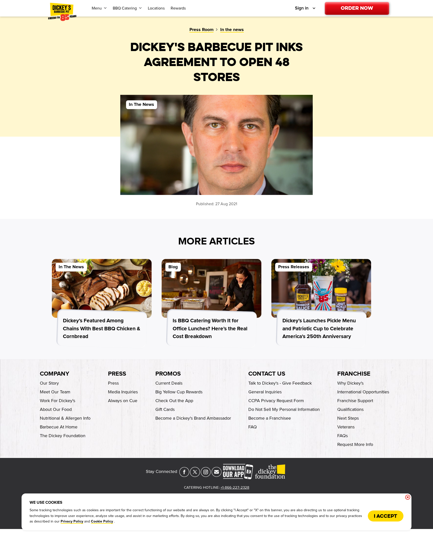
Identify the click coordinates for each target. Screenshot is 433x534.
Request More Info (355, 444)
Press (117, 374)
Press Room (201, 30)
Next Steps (348, 418)
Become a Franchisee (269, 418)
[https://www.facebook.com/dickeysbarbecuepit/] (184, 475)
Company (54, 374)
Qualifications (350, 409)
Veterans (346, 427)
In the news (232, 30)
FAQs (342, 435)
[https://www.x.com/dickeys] (195, 475)
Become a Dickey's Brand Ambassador (193, 418)
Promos (168, 374)
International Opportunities (363, 392)
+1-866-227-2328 (235, 487)
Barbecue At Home (58, 427)
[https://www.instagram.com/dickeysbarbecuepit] (206, 475)
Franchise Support (355, 400)
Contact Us (266, 374)
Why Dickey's (350, 383)
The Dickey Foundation (62, 435)
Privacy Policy (72, 521)
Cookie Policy (102, 521)
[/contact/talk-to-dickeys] (216, 475)
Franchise (353, 374)
